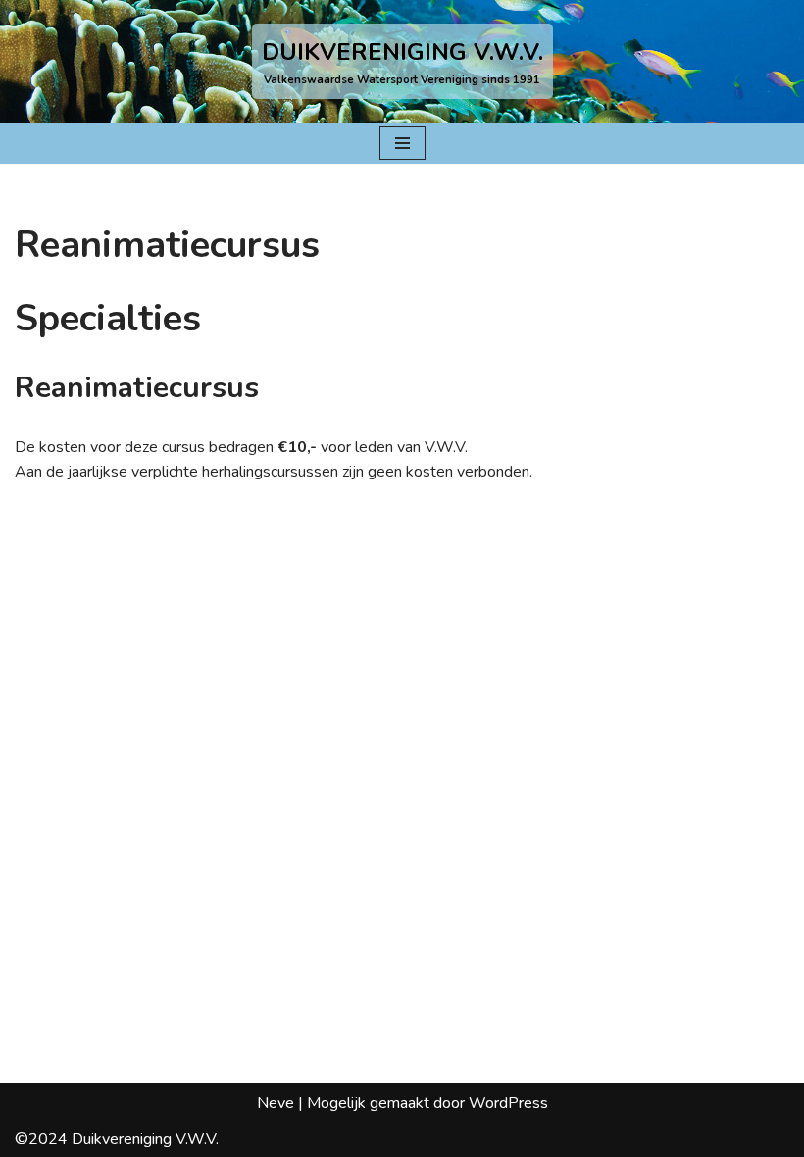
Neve (275, 1103)
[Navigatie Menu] (402, 143)
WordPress (508, 1103)
